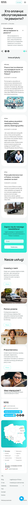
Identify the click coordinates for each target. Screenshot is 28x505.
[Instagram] (17, 415)
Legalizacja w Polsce (15, 479)
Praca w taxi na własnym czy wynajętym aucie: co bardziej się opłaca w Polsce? (13, 70)
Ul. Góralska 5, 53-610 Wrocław (13, 466)
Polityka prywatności (6, 500)
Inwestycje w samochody (17, 482)
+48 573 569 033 (11, 406)
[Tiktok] (20, 415)
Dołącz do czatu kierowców (12, 412)
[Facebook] (23, 415)
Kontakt (19, 2)
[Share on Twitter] (6, 51)
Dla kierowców (14, 486)
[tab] (8, 451)
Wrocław (7, 466)
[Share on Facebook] (8, 51)
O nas (2, 482)
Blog (2, 479)
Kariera (3, 495)
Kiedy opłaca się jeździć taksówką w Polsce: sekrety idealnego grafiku (14, 123)
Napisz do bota (9, 415)
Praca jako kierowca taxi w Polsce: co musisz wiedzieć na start (13, 177)
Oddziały (3, 486)
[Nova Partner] (3, 2)
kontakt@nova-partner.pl (11, 408)
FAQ (2, 489)
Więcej (7, 284)
